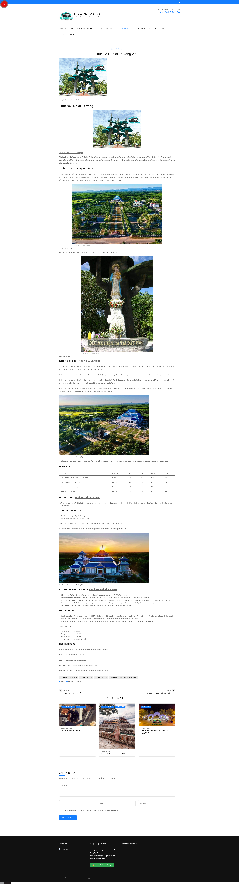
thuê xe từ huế (107, 706)
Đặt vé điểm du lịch (141, 28)
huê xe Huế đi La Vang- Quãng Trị (68, 677)
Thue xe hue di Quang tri (101, 677)
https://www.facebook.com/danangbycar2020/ (82, 665)
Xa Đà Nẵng (117, 49)
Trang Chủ (62, 28)
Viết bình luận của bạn (74, 681)
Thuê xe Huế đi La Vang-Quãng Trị (71, 157)
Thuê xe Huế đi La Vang (87, 497)
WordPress (122, 878)
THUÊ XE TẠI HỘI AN (106, 28)
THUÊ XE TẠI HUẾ (123, 28)
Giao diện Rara (103, 878)
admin (63, 681)
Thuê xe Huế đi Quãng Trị (130, 677)
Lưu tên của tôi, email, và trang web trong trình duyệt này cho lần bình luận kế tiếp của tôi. (91, 810)
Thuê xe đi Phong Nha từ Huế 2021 (113, 754)
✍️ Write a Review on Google (102, 865)
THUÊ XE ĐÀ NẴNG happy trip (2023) (82, 28)
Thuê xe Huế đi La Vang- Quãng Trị (71, 153)
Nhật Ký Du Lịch (160, 28)
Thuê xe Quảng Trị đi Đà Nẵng (71, 730)
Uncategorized (106, 49)
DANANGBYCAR (87, 14)
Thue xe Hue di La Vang (86, 677)
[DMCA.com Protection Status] (5, 883)
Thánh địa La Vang (89, 360)
